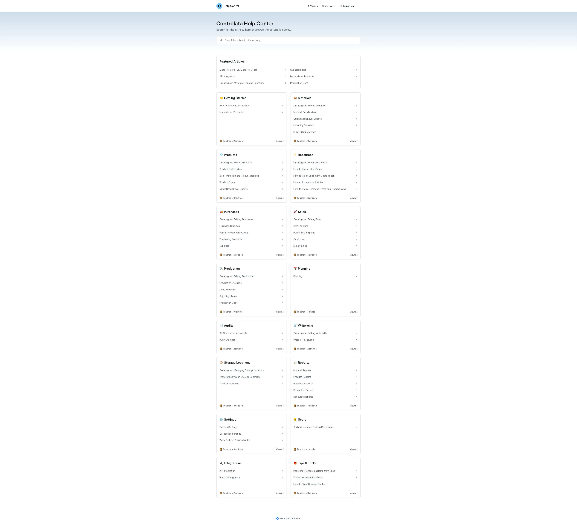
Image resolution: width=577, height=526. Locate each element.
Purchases (231, 212)
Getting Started (235, 98)
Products (230, 155)
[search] (290, 40)
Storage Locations (237, 362)
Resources (305, 155)
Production (232, 268)
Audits (228, 325)
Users (302, 419)
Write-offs (305, 325)
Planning (304, 268)
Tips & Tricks (307, 463)
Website (314, 6)
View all (280, 141)
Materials (304, 98)
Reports (303, 362)
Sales (302, 212)
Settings (230, 419)
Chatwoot (296, 518)
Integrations (232, 463)
